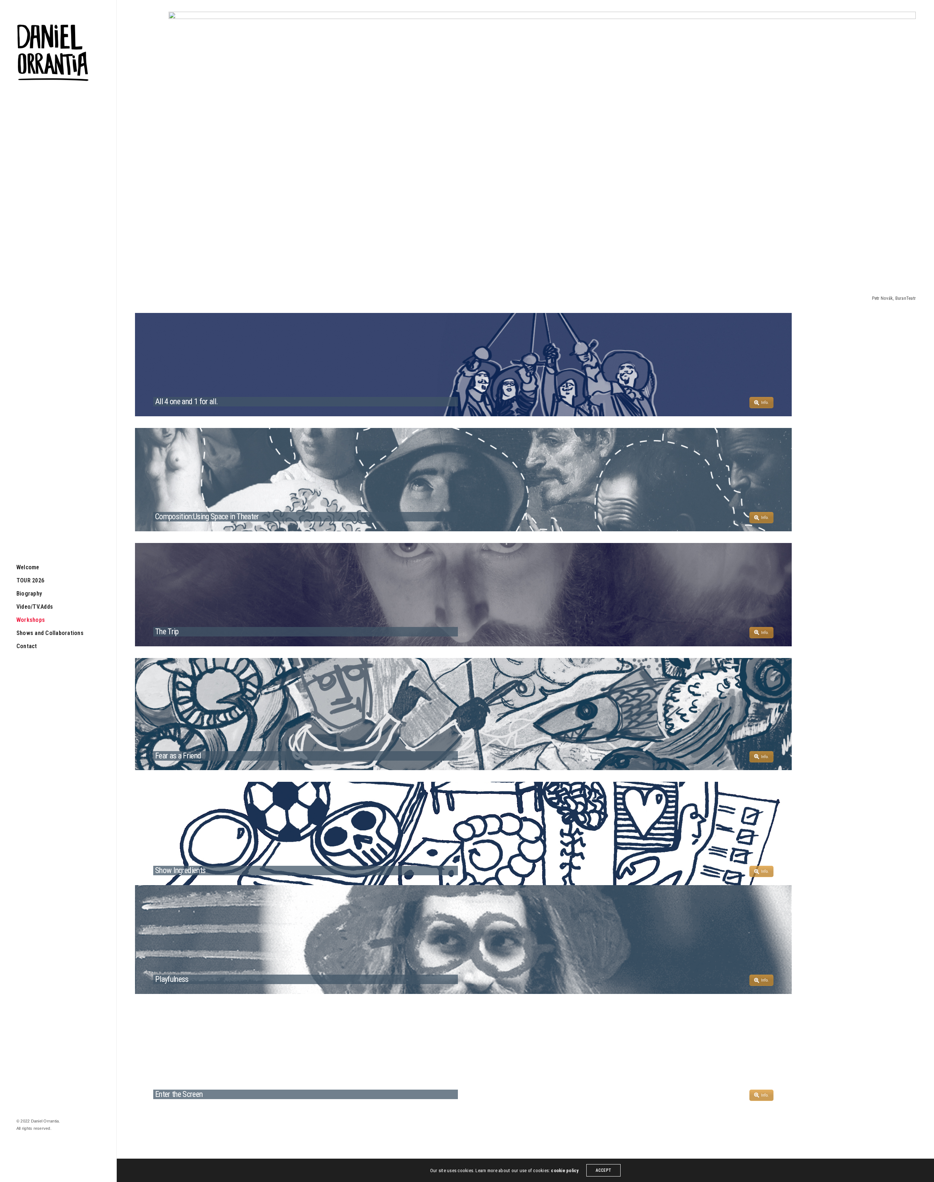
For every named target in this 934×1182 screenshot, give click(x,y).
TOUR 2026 (30, 580)
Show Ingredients (180, 870)
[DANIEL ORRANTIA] (52, 52)
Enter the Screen (178, 1094)
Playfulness (172, 979)
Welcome (27, 567)
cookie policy (565, 1170)
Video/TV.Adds (34, 606)
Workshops (30, 619)
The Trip (167, 631)
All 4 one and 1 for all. (186, 401)
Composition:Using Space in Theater (207, 516)
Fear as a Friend (178, 755)
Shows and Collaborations (50, 633)
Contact (26, 646)
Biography (29, 593)
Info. (765, 402)
